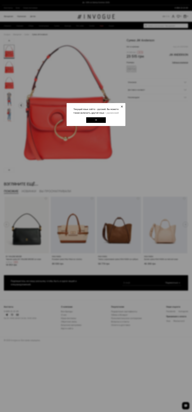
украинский (112, 113)
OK (96, 120)
